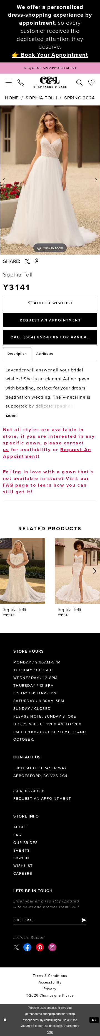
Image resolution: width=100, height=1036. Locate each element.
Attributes (45, 354)
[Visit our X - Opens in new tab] (16, 947)
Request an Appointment (42, 798)
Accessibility (50, 982)
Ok (94, 1020)
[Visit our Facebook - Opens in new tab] (27, 947)
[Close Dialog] (5, 1019)
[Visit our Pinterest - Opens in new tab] (40, 947)
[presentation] (22, 571)
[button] (9, 82)
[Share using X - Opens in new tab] (27, 261)
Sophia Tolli (41, 98)
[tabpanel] (50, 180)
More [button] (11, 416)
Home (12, 98)
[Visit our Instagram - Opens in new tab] (52, 947)
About (20, 827)
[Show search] (79, 82)
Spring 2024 (79, 98)
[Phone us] (21, 82)
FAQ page (16, 485)
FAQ (17, 835)
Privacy (50, 989)
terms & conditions (50, 976)
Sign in (21, 858)
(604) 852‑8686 (29, 791)
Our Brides (25, 843)
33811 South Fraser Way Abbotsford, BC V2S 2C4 (40, 772)
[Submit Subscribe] (83, 920)
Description (17, 354)
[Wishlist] (91, 82)
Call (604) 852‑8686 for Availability (54, 337)
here (50, 1032)
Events (21, 850)
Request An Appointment (50, 320)
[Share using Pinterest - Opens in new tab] (36, 261)
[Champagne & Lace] (49, 82)
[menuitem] (9, 82)
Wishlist (23, 866)
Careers (22, 873)
